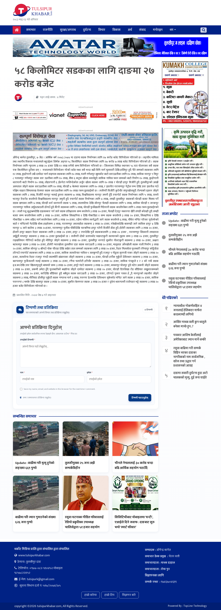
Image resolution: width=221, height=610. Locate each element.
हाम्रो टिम (109, 595)
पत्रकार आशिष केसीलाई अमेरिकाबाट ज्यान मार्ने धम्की (189, 337)
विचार (101, 29)
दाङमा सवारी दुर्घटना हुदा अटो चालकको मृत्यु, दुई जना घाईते (190, 375)
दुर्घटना (87, 29)
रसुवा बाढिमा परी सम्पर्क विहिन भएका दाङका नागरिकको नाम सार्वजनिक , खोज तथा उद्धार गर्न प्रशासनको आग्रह (189, 357)
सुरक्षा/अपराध (68, 29)
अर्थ (130, 29)
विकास (116, 29)
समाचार (31, 29)
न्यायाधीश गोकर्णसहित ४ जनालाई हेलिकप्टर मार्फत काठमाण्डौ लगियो (187, 310)
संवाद (142, 29)
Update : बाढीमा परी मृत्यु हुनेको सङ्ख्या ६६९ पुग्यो (34, 465)
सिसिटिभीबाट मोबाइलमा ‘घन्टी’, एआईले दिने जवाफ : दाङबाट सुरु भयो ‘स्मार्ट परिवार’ (135, 522)
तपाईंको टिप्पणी (27, 340)
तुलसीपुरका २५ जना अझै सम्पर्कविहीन (80, 465)
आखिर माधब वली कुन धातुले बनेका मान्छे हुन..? (189, 324)
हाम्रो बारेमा (90, 595)
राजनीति (48, 29)
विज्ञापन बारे (129, 595)
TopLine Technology (195, 606)
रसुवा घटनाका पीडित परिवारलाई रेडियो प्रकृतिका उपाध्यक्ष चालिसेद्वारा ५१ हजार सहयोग (84, 522)
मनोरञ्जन (157, 29)
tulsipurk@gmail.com (40, 579)
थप (171, 29)
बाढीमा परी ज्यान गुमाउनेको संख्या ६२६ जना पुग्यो (35, 520)
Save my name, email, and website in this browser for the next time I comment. (59, 389)
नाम (22, 372)
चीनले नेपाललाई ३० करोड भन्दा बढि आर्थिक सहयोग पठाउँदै (134, 465)
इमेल (90, 372)
